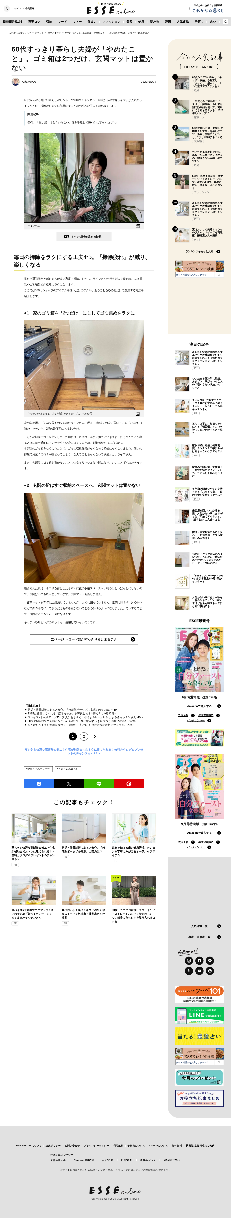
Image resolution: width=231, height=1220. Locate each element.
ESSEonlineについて (29, 1145)
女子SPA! (107, 1160)
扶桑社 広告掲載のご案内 (200, 1145)
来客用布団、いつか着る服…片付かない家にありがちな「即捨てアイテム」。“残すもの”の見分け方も (207, 515)
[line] (99, 783)
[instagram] (189, 961)
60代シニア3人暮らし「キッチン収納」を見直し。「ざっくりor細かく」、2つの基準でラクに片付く (207, 82)
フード (62, 21)
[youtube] (199, 971)
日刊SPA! (126, 1160)
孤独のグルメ (148, 1160)
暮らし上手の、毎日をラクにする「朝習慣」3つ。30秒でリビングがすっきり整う (207, 428)
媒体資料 (177, 1145)
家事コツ (34, 21)
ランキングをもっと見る (199, 251)
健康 (141, 21)
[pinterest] (210, 971)
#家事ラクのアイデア (38, 769)
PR (15, 864)
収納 (49, 21)
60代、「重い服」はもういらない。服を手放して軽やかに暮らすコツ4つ (72, 122)
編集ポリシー (53, 1145)
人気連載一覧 (199, 926)
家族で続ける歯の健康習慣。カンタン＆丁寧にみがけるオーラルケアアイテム (133, 851)
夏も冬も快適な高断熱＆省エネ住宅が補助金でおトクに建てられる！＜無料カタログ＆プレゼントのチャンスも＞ (33, 853)
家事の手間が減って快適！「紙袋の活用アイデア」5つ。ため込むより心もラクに (207, 472)
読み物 (154, 21)
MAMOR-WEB (172, 1160)
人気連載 (183, 21)
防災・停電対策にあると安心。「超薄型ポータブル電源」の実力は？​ (83, 849)
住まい (92, 21)
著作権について (136, 1145)
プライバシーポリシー (96, 1145)
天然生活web (58, 1160)
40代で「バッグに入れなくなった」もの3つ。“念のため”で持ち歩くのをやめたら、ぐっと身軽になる (207, 558)
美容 (129, 21)
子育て (199, 21)
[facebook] (39, 783)
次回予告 (183, 715)
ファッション (112, 21)
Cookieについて (158, 1145)
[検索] (219, 274)
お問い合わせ (72, 1145)
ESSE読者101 (12, 21)
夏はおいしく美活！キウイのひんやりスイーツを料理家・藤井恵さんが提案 (83, 913)
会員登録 (29, 8)
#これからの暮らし (67, 769)
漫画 (168, 21)
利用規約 (118, 1145)
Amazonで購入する (199, 706)
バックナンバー (196, 720)
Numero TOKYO (84, 1160)
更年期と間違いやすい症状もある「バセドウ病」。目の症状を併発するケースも (207, 491)
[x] (189, 971)
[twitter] (69, 783)
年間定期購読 (205, 715)
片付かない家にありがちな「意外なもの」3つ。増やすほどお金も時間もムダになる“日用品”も (207, 602)
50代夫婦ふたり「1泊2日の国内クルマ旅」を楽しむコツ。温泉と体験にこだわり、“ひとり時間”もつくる (207, 133)
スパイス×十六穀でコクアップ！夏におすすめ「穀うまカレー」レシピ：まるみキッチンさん (33, 913)
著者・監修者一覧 (199, 936)
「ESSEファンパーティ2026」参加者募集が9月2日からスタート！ (207, 578)
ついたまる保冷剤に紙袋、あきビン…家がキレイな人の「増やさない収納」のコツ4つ (207, 156)
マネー (77, 21)
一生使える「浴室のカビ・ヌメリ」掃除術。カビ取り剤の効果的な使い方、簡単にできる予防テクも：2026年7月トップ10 (207, 107)
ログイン (17, 8)
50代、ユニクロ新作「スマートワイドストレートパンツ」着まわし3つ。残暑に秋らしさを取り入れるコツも (133, 915)
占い (213, 21)
